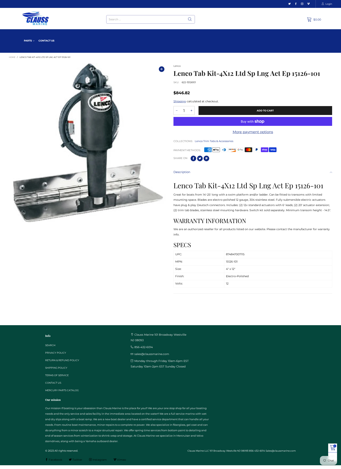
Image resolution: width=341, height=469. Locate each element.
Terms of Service (57, 375)
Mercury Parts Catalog (62, 390)
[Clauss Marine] (36, 18)
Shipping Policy (56, 367)
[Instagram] (302, 3)
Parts (28, 40)
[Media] (162, 69)
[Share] (193, 158)
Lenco (177, 65)
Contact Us (46, 40)
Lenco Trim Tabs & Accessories (214, 141)
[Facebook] (296, 3)
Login (328, 3)
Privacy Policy (55, 352)
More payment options (253, 132)
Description (181, 172)
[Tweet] (200, 158)
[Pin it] (206, 158)
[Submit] (190, 19)
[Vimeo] (308, 3)
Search (50, 345)
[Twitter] (289, 3)
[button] (177, 110)
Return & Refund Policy (62, 360)
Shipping (179, 101)
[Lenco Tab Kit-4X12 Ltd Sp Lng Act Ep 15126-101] (88, 142)
